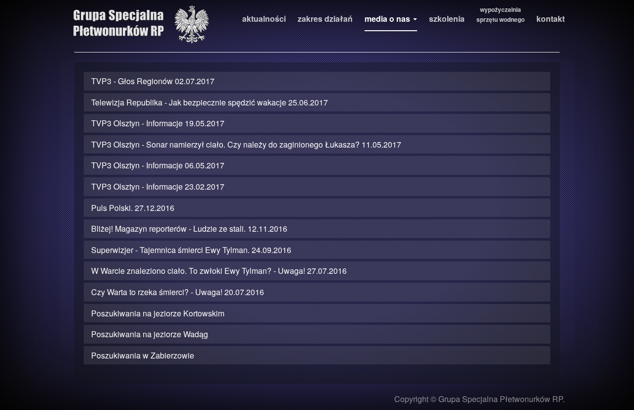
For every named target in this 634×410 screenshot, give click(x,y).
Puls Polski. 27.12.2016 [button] (132, 207)
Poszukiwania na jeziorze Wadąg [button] (149, 334)
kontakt (550, 18)
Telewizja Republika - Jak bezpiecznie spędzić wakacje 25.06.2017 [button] (209, 102)
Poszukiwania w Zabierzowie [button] (142, 355)
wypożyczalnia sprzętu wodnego (500, 14)
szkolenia (447, 18)
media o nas (388, 18)
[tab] (317, 81)
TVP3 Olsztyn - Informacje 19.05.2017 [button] (157, 123)
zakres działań (325, 18)
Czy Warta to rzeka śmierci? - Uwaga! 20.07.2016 (177, 292)
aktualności (264, 18)
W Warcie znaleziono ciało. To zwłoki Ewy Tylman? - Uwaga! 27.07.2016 (219, 270)
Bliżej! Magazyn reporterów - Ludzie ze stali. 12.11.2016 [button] (189, 228)
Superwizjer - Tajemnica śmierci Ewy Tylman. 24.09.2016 (191, 250)
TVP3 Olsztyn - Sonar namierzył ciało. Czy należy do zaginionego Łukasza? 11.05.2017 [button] (246, 144)
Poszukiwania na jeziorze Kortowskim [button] (157, 313)
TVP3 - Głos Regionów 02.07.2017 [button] (152, 81)
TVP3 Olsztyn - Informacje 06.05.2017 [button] (157, 165)
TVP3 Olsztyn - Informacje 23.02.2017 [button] (157, 186)
